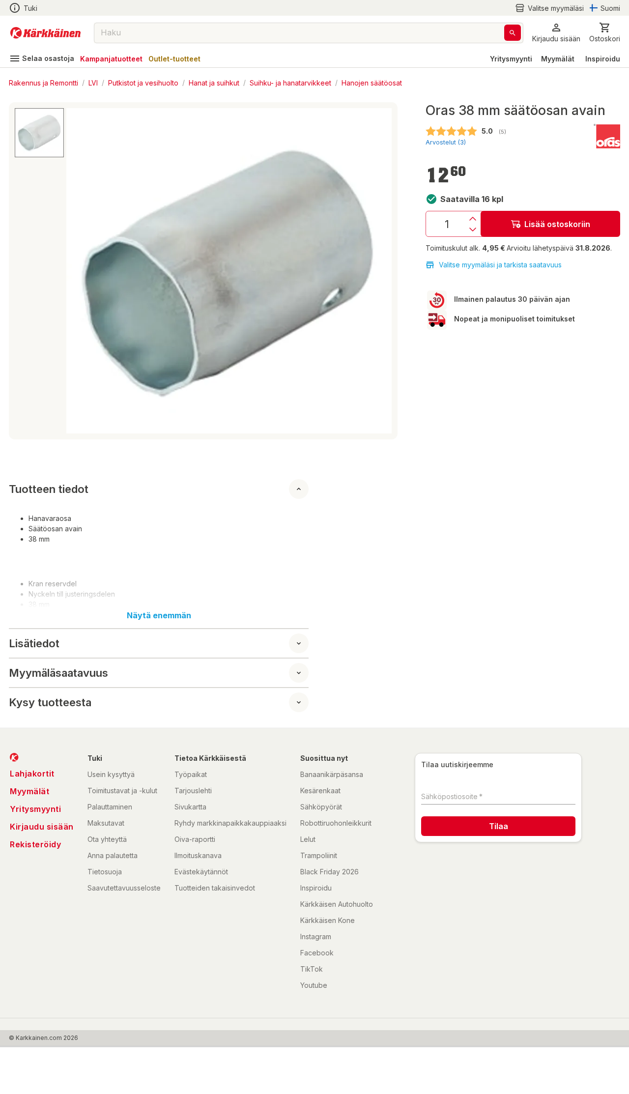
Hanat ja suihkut (214, 82)
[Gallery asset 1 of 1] (229, 270)
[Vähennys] (472, 229)
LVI (93, 82)
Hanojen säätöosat (372, 82)
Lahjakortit (32, 773)
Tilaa (498, 826)
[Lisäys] (472, 218)
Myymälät (557, 59)
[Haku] (512, 33)
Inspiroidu (602, 59)
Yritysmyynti (511, 59)
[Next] (378, 271)
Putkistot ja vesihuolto (143, 82)
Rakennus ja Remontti (43, 82)
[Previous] (79, 271)
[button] (549, 8)
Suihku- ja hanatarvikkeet (290, 82)
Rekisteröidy (35, 844)
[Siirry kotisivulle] (45, 33)
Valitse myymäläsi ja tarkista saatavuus (500, 264)
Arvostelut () (446, 142)
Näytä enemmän (159, 615)
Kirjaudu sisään (42, 827)
